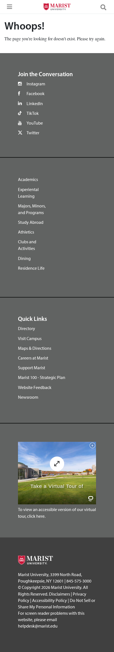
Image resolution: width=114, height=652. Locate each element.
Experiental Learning (28, 193)
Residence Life (31, 268)
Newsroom (28, 397)
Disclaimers (59, 594)
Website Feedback (34, 387)
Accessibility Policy (49, 600)
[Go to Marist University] (56, 7)
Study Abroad (30, 222)
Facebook (36, 93)
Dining (24, 258)
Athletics (26, 232)
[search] (105, 7)
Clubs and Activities (27, 245)
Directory (26, 328)
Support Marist (31, 367)
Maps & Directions (34, 348)
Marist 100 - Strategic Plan (41, 377)
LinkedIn (35, 103)
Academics (28, 179)
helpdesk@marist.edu (38, 626)
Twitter (33, 132)
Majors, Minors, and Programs (32, 209)
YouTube (35, 123)
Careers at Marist (33, 358)
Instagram (36, 83)
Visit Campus (30, 338)
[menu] (8, 8)
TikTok (33, 113)
